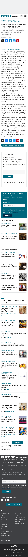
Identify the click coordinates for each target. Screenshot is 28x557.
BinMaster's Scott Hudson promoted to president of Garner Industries (13, 334)
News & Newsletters (8, 20)
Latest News (5, 273)
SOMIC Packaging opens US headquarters (9, 353)
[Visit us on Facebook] (2, 500)
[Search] (21, 16)
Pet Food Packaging (7, 350)
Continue (8, 176)
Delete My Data (14, 504)
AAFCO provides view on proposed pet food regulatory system (8, 277)
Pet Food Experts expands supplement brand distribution (11, 397)
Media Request (18, 551)
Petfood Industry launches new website (9, 265)
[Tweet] (14, 40)
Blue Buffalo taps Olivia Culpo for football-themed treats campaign (9, 407)
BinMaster (8, 337)
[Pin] (17, 40)
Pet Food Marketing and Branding (9, 403)
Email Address (7, 169)
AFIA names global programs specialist (8, 255)
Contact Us (10, 551)
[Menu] (25, 16)
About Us (21, 549)
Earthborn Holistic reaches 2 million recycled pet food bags (9, 430)
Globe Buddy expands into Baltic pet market (8, 226)
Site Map (19, 552)
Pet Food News (6, 223)
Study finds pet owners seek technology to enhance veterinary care (9, 377)
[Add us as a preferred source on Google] (21, 140)
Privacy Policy (12, 552)
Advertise (14, 549)
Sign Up (7, 215)
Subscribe (7, 549)
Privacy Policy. (16, 212)
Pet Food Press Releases (11, 21)
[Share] (6, 40)
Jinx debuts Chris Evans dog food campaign (9, 237)
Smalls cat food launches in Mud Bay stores (13, 386)
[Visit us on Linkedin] (5, 500)
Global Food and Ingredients (10, 49)
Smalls (7, 389)
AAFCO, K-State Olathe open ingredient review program (9, 365)
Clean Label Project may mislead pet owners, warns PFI (8, 323)
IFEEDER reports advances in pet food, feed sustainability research (12, 344)
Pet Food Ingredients (8, 361)
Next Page (17, 442)
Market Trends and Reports (7, 373)
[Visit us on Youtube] (8, 500)
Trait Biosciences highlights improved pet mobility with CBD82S (8, 309)
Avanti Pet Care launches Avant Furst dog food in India (8, 419)
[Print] (2, 40)
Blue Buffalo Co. (10, 411)
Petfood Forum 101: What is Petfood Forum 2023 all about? (9, 287)
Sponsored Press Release (9, 306)
